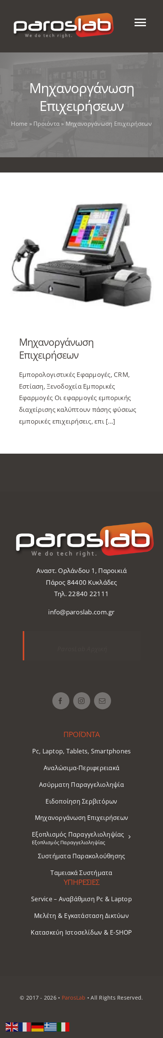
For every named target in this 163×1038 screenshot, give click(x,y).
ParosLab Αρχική (82, 648)
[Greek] (50, 1026)
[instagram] (81, 700)
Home (19, 123)
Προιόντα (46, 123)
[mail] (102, 700)
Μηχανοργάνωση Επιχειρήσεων (81, 252)
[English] (12, 1026)
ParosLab (74, 997)
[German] (37, 1026)
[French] (25, 1026)
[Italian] (63, 1026)
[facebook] (60, 700)
